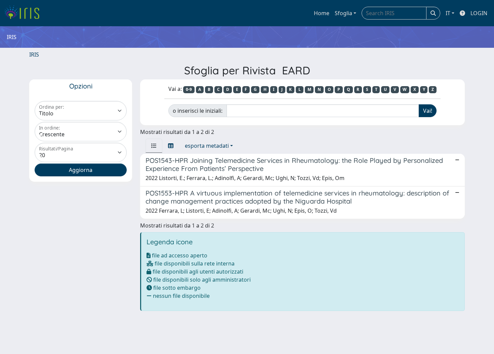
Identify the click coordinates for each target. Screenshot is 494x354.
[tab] (154, 146)
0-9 (189, 89)
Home (321, 13)
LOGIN (478, 13)
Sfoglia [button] (343, 13)
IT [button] (448, 13)
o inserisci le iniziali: (197, 110)
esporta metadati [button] (207, 145)
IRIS (34, 54)
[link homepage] (24, 13)
